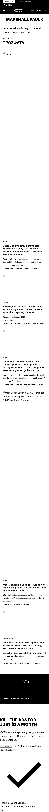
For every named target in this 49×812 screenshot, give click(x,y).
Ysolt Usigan (38, 324)
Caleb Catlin (26, 605)
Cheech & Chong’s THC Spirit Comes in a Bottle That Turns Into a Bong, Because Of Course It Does (24, 645)
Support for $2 (6, 746)
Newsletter (41, 10)
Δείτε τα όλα (8, 38)
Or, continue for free (8, 750)
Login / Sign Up (24, 1)
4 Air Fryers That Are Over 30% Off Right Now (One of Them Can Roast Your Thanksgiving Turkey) (23, 309)
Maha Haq (13, 663)
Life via (5, 302)
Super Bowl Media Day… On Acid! (22, 28)
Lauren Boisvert (30, 269)
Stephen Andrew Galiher (33, 385)
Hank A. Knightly (26, 32)
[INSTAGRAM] (21, 691)
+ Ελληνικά (7, 5)
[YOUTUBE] (32, 691)
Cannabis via (8, 638)
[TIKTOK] (27, 691)
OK (2, 811)
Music (5, 241)
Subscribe (30, 10)
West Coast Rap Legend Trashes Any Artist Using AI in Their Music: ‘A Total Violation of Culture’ (24, 587)
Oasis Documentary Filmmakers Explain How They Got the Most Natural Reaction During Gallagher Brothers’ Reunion (22, 250)
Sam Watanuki (15, 324)
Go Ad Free (9, 1)
